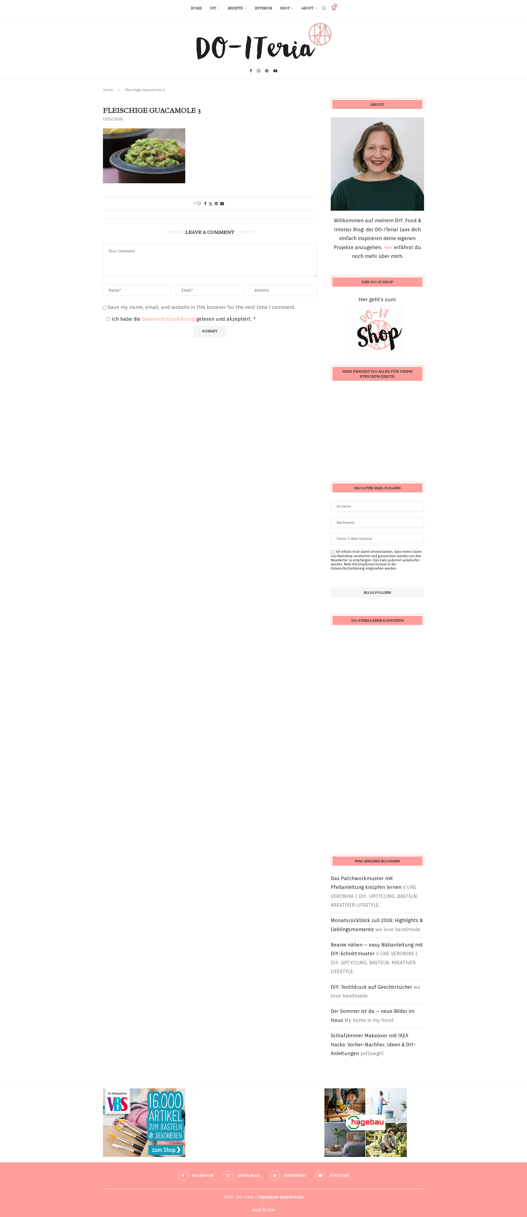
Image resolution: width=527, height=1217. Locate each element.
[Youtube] (275, 71)
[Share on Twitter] (210, 203)
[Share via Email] (222, 203)
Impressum (268, 1197)
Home (196, 8)
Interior (263, 8)
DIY (213, 8)
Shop (285, 8)
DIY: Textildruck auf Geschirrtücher (371, 987)
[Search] (324, 8)
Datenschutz (292, 1197)
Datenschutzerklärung (169, 319)
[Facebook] (251, 71)
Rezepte (235, 8)
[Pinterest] (266, 71)
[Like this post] (199, 203)
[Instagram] (258, 71)
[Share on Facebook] (205, 203)
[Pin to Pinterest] (216, 203)
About (307, 8)
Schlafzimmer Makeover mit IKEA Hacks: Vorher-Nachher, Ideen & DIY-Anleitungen (373, 1044)
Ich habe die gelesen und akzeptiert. (184, 319)
